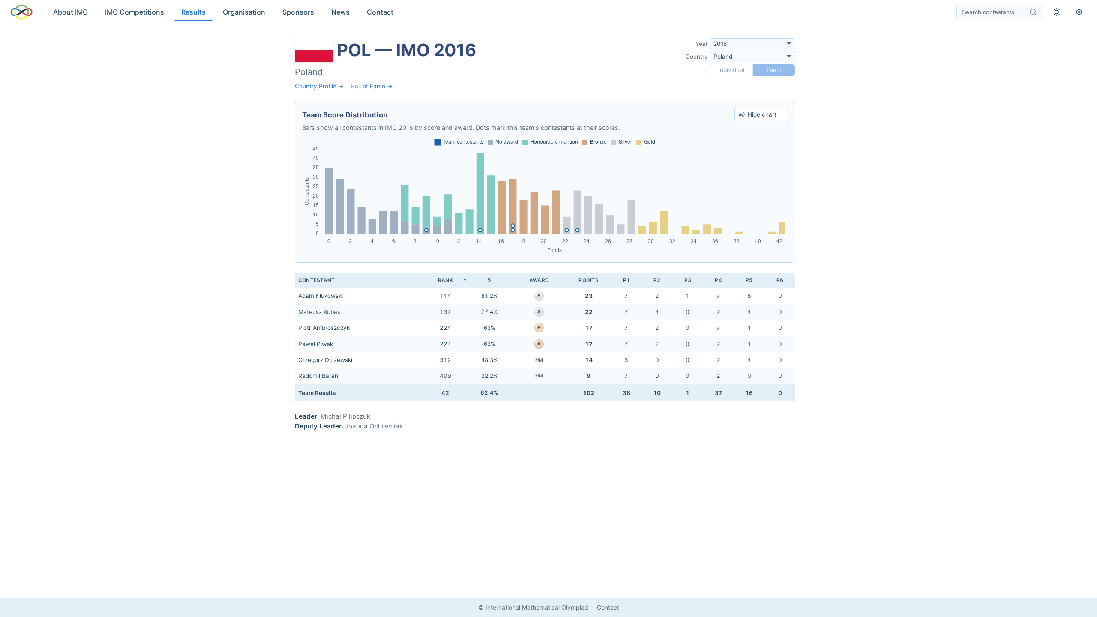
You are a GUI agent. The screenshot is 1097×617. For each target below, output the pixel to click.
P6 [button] (779, 280)
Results (193, 12)
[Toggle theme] (1056, 12)
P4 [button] (718, 280)
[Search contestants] (1033, 12)
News (340, 12)
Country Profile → (319, 86)
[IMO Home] (21, 12)
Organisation (244, 12)
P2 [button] (656, 280)
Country (697, 56)
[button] (445, 280)
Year (701, 43)
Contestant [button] (316, 280)
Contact (380, 12)
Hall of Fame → (372, 86)
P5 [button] (749, 280)
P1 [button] (626, 280)
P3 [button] (687, 280)
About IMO (70, 12)
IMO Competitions (134, 12)
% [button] (489, 280)
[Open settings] (1079, 12)
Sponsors (298, 12)
